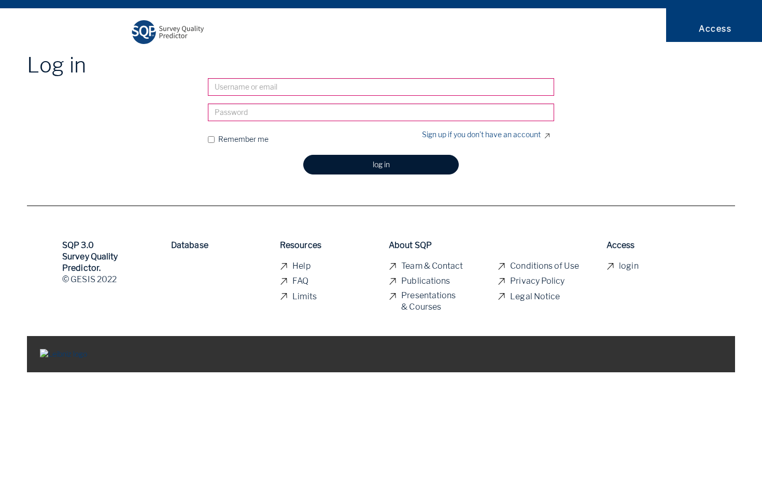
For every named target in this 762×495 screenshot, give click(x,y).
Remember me (243, 139)
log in (381, 164)
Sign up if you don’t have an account (481, 134)
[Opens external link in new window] (63, 353)
